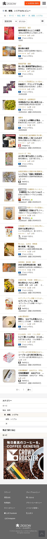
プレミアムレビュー (33, 492)
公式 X (30, 513)
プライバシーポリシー (34, 503)
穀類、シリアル (11, 419)
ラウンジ (7, 492)
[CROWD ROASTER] (23, 459)
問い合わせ (30, 497)
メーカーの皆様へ (32, 508)
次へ (29, 390)
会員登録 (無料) (33, 3)
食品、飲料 (6, 410)
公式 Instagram (9, 518)
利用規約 (7, 503)
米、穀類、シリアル (11, 415)
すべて (5, 406)
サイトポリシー (9, 508)
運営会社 (7, 497)
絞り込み (22, 21)
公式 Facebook (11, 513)
